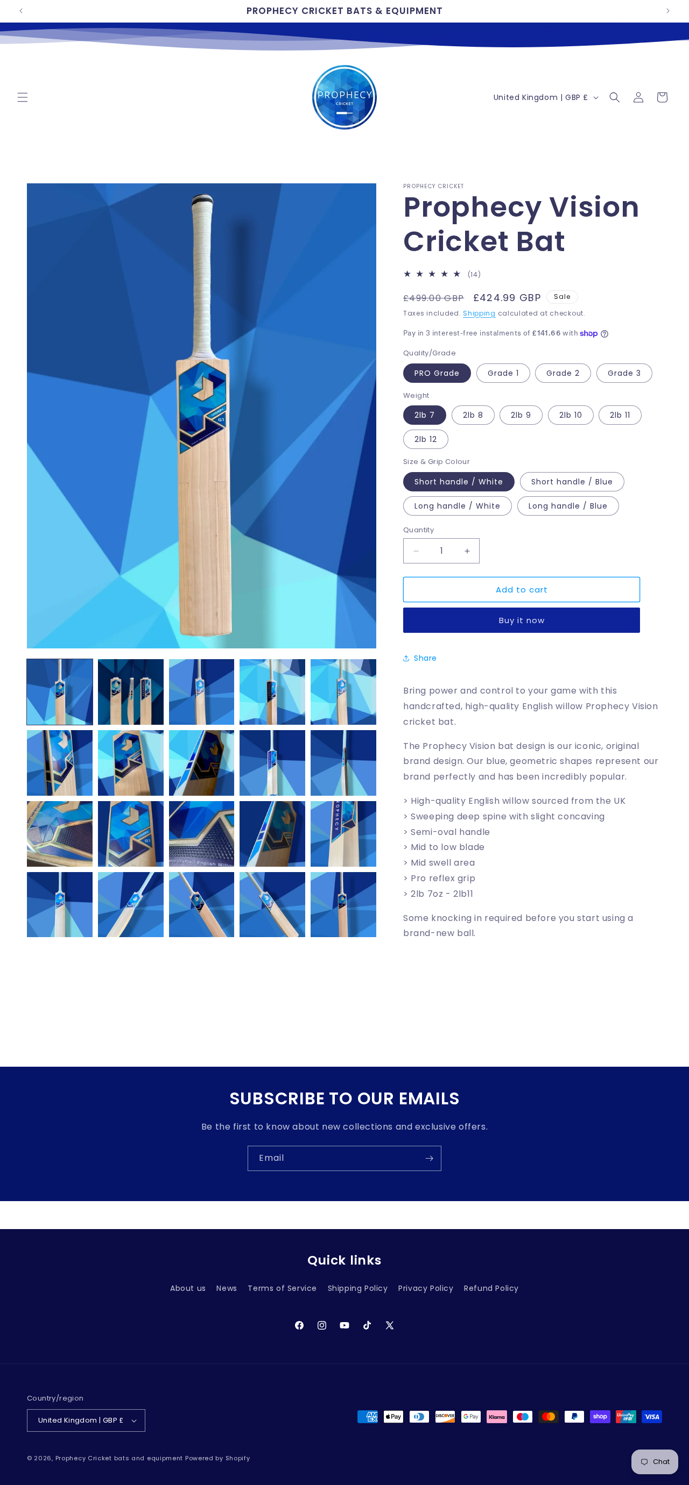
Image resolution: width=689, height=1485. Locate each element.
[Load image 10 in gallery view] (343, 763)
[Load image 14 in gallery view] (272, 834)
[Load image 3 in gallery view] (202, 692)
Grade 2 (563, 373)
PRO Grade (437, 373)
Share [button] (425, 658)
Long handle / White (457, 506)
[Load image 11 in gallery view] (60, 834)
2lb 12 (425, 439)
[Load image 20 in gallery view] (343, 905)
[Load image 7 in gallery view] (131, 763)
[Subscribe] (429, 1158)
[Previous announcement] (21, 11)
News (226, 1288)
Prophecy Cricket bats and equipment (119, 1458)
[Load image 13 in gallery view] (202, 834)
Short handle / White (458, 481)
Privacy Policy (425, 1288)
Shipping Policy (358, 1288)
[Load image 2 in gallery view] (131, 692)
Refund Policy (491, 1288)
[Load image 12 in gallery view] (131, 834)
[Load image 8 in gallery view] (202, 763)
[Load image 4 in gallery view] (272, 692)
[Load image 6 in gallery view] (60, 763)
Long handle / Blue (568, 506)
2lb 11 (620, 415)
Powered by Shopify (217, 1458)
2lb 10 (570, 415)
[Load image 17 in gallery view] (131, 905)
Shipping (479, 313)
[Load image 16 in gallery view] (60, 905)
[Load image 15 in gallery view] (343, 834)
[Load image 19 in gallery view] (272, 905)
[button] (22, 97)
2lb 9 (521, 415)
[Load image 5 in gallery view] (343, 692)
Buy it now (522, 620)
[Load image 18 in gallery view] (202, 905)
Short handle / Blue (572, 481)
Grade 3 (624, 373)
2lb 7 (424, 415)
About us (188, 1288)
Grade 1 (503, 373)
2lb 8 (473, 415)
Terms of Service (282, 1288)
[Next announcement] (668, 11)
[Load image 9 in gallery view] (272, 763)
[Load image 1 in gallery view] (60, 692)
